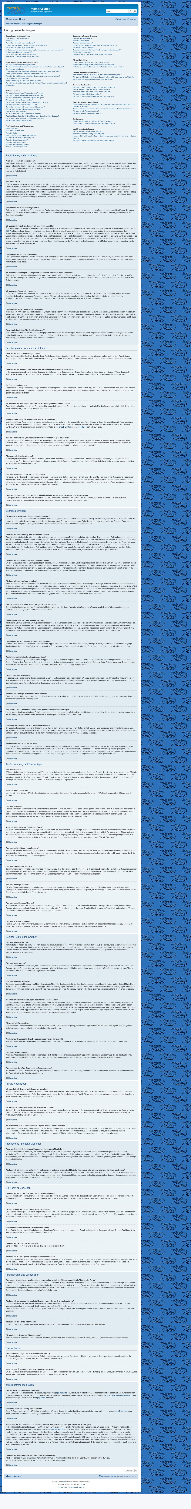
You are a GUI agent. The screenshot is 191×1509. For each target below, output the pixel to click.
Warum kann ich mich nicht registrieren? (20, 43)
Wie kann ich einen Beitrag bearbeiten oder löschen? (25, 95)
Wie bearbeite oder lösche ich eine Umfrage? (22, 104)
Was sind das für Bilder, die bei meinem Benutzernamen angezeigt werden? (33, 76)
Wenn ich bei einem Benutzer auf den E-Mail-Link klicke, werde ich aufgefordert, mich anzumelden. (36, 84)
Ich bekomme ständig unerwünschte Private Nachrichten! (93, 65)
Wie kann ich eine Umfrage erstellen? (19, 100)
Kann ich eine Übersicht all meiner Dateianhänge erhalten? (94, 123)
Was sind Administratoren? (82, 38)
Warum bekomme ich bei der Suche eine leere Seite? (92, 92)
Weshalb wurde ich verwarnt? (16, 111)
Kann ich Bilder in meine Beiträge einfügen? (21, 135)
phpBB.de (82, 427)
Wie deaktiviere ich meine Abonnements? (87, 113)
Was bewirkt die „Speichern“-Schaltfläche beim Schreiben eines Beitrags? (32, 116)
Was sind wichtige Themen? (16, 142)
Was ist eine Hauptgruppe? (82, 52)
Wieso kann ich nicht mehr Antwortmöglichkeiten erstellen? (27, 102)
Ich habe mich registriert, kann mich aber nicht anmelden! (26, 45)
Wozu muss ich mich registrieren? (18, 38)
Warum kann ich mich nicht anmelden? (20, 47)
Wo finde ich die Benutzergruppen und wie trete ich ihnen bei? (95, 45)
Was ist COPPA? (12, 41)
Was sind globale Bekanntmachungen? (20, 137)
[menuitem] (22, 19)
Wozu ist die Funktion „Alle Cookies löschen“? (22, 57)
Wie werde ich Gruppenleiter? (83, 47)
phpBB (63, 1482)
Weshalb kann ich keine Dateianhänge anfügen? (23, 109)
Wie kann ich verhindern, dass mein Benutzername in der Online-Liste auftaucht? (35, 67)
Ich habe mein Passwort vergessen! (19, 52)
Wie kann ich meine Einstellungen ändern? (21, 65)
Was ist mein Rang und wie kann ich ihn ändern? (23, 81)
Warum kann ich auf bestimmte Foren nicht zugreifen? (25, 107)
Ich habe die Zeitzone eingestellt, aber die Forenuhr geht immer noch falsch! (33, 71)
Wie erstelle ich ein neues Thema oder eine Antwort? (24, 93)
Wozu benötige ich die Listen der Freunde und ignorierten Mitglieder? (97, 75)
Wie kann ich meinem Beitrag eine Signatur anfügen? (25, 98)
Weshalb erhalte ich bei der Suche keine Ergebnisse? (92, 89)
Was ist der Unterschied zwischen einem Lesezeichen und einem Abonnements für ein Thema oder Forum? (104, 105)
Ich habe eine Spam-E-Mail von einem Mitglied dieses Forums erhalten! (98, 67)
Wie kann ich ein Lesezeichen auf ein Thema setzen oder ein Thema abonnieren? (102, 109)
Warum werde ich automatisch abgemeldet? (21, 54)
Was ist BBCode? (12, 128)
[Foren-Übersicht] (18, 9)
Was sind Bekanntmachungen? (17, 140)
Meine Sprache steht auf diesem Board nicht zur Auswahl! (26, 74)
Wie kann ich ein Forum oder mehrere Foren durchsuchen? (94, 87)
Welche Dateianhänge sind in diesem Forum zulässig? (92, 121)
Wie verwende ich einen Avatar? (17, 78)
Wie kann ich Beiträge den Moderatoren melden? (23, 114)
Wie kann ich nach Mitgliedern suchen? (87, 94)
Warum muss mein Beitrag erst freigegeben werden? (25, 118)
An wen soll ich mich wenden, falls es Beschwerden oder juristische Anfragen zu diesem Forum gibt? (104, 137)
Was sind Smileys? (12, 133)
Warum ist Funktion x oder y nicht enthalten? (89, 134)
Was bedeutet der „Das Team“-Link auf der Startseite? (92, 54)
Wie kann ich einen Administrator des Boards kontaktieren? (94, 140)
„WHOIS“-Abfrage (57, 1429)
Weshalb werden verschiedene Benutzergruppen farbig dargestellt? (97, 50)
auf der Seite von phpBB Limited (118, 1395)
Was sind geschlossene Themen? (18, 144)
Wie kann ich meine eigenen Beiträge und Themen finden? (93, 96)
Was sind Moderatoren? (81, 41)
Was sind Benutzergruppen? (83, 43)
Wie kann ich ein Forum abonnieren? (86, 111)
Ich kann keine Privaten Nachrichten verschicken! (91, 62)
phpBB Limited (65, 427)
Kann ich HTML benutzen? (15, 131)
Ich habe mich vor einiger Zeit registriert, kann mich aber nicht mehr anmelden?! (34, 50)
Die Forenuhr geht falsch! (15, 69)
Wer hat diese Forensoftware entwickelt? (87, 131)
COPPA (9, 231)
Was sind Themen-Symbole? (16, 147)
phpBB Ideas (121, 1411)
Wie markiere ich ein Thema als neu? (19, 120)
